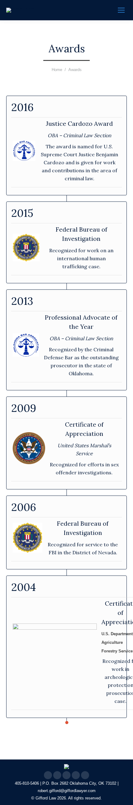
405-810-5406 (27, 783)
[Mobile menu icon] (121, 10)
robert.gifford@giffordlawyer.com (67, 790)
